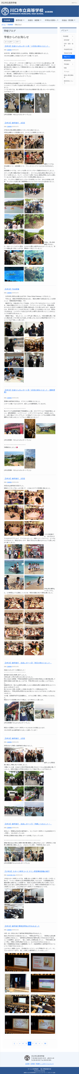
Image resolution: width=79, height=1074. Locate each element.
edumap (43, 1071)
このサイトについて (48, 1064)
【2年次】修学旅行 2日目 (14, 479)
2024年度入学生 (11, 875)
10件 (17, 41)
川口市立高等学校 (9, 3)
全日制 (27, 1064)
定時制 (33, 1064)
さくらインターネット (41, 1072)
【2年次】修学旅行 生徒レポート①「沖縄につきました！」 (28, 824)
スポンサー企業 (51, 1072)
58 (45, 1043)
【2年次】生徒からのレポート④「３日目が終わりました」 (27, 46)
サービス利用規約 (33, 1069)
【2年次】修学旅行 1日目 (14, 738)
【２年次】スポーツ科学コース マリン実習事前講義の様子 (27, 871)
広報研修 (9, 50)
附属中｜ (39, 1064)
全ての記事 (8, 41)
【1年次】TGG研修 (11, 289)
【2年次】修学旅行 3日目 (14, 123)
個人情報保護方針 (45, 1069)
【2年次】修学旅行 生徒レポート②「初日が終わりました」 (28, 663)
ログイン (74, 2)
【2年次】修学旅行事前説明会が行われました (22, 926)
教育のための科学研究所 (30, 1072)
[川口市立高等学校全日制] (28, 11)
